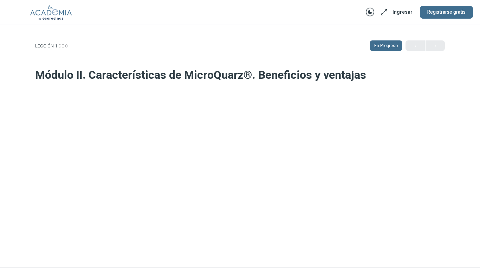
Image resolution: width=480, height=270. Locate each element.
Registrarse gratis (446, 12)
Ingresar (403, 12)
